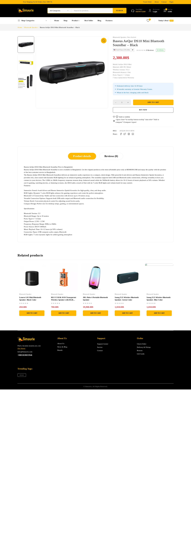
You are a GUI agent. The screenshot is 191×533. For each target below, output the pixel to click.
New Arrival (131, 37)
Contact (164, 2)
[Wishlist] (121, 116)
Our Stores (21, 348)
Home (20, 27)
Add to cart (153, 102)
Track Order (147, 2)
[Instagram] (29, 360)
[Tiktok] (24, 360)
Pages (171, 2)
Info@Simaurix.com (25, 352)
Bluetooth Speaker (31, 27)
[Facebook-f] (19, 360)
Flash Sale (136, 2)
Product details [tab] (82, 156)
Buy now (143, 110)
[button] (103, 40)
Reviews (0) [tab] (111, 156)
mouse (22, 375)
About (157, 2)
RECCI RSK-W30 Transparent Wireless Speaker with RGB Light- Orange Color (63, 299)
